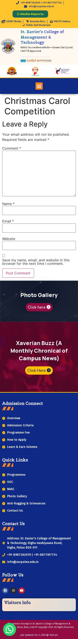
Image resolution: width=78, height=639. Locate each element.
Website (8, 238)
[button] (39, 86)
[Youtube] (22, 590)
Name (8, 203)
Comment (11, 148)
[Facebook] (5, 590)
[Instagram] (13, 590)
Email (8, 221)
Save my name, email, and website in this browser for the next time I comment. (36, 261)
